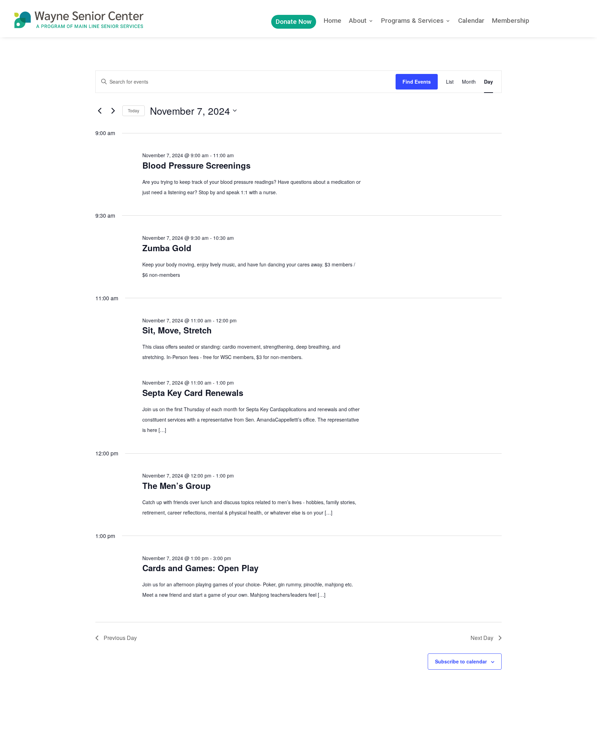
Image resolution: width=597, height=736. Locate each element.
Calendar (471, 21)
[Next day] (113, 110)
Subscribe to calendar (461, 661)
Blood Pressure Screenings (196, 165)
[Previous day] (99, 110)
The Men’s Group (176, 485)
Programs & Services (412, 21)
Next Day (482, 638)
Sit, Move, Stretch (177, 330)
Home (332, 21)
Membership (510, 21)
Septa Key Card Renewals (192, 392)
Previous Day (120, 638)
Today (133, 110)
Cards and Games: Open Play (200, 568)
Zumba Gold (166, 248)
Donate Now (294, 22)
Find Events (416, 81)
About (358, 21)
